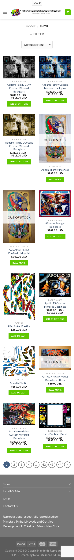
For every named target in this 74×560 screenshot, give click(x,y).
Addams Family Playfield (55, 169)
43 (52, 464)
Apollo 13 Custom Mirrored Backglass (55, 305)
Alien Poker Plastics (19, 326)
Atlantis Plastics (19, 383)
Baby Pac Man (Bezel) (55, 434)
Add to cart (55, 236)
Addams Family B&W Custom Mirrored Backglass (19, 88)
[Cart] (68, 12)
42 (44, 464)
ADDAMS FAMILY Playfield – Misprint (19, 251)
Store (6, 484)
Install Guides (11, 491)
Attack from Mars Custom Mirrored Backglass (19, 435)
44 (59, 464)
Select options (19, 104)
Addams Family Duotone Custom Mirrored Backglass (19, 146)
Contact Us (10, 506)
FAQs (6, 498)
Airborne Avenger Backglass (55, 225)
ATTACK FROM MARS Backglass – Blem (55, 378)
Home (30, 26)
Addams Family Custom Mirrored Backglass (55, 86)
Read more (55, 179)
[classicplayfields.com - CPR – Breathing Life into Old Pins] (35, 12)
